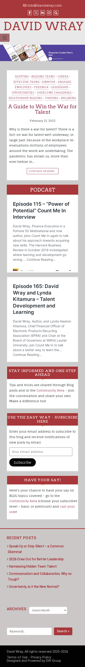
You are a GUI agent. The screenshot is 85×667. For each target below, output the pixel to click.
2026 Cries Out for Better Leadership (36, 559)
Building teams (43, 76)
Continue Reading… (42, 171)
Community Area (50, 390)
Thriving (51, 98)
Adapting (22, 76)
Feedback (41, 87)
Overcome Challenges (54, 92)
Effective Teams (27, 82)
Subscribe (22, 462)
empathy (49, 82)
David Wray (43, 26)
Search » (63, 631)
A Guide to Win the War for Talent (42, 109)
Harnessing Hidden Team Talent (33, 566)
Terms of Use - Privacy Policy (29, 657)
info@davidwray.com (44, 5)
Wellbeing (68, 98)
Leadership (59, 87)
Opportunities (23, 92)
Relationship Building (25, 98)
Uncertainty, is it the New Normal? (34, 586)
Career (63, 76)
